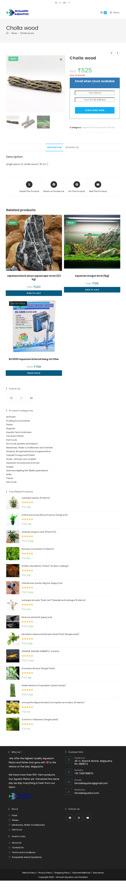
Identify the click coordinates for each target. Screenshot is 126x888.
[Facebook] (11, 398)
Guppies (10, 428)
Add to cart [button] (34, 293)
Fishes (9, 424)
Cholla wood (27, 33)
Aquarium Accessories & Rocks (98, 127)
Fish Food (17, 829)
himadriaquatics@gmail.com (91, 783)
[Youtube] (31, 398)
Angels (10, 466)
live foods (11, 482)
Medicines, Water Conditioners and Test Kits (29, 447)
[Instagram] (21, 398)
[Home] (7, 33)
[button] (61, 59)
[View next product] (117, 53)
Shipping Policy (62, 872)
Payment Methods (81, 872)
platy (8, 474)
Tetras (9, 478)
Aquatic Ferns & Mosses (19, 432)
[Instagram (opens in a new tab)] (60, 2)
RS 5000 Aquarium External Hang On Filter (34, 359)
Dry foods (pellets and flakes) (22, 443)
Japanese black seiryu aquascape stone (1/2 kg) (34, 277)
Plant (14, 815)
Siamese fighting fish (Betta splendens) (27, 470)
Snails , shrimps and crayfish (21, 459)
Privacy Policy (45, 872)
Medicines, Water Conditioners (28, 824)
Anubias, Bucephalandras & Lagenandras (28, 451)
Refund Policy (29, 872)
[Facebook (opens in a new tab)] (56, 2)
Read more (33, 373)
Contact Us (18, 847)
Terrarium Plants (15, 436)
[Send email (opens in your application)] (69, 2)
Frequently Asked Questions (27, 857)
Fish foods (11, 439)
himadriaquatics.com (86, 793)
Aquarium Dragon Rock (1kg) (92, 275)
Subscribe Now (95, 110)
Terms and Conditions (23, 852)
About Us (16, 842)
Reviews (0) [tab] (72, 147)
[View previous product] (111, 53)
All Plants (11, 416)
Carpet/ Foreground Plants (20, 455)
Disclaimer (98, 872)
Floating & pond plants (18, 420)
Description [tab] (54, 147)
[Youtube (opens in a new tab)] (64, 2)
